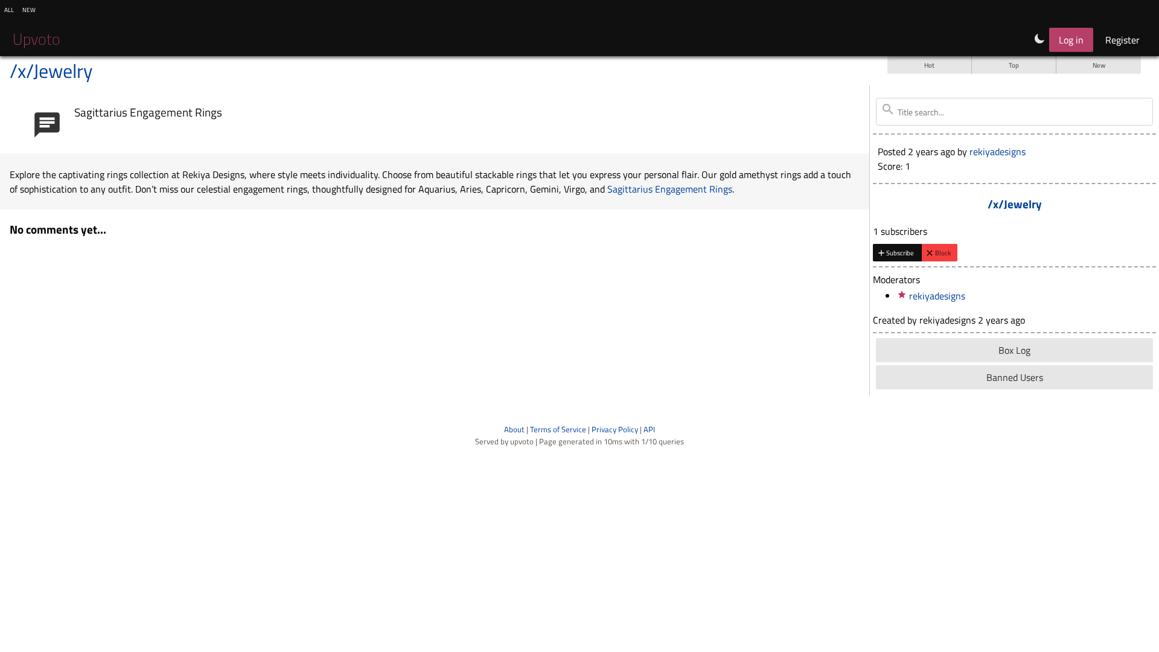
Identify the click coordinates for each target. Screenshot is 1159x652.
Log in (1071, 40)
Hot (929, 65)
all (9, 9)
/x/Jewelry (51, 70)
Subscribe (900, 253)
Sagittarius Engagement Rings (148, 112)
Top (1014, 65)
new (29, 9)
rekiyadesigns (997, 151)
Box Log (1014, 350)
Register (1122, 40)
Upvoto (36, 39)
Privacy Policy (615, 429)
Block (943, 253)
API (649, 429)
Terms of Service (558, 429)
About (514, 429)
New (1099, 65)
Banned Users (1014, 377)
